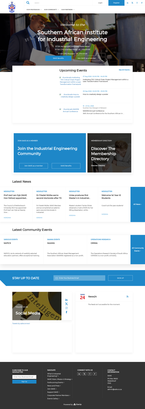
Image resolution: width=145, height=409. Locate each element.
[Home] (12, 6)
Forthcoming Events (55, 382)
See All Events (124, 70)
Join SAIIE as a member (87, 58)
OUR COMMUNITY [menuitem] (50, 9)
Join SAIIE (51, 389)
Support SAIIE (52, 392)
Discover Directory (98, 166)
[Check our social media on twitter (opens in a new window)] (66, 304)
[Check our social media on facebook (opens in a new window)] (66, 312)
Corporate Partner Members (58, 395)
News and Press (53, 386)
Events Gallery (52, 399)
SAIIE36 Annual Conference (103, 111)
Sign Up (120, 278)
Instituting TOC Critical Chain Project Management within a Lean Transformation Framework (107, 80)
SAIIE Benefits (58, 58)
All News (136, 204)
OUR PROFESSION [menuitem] (33, 9)
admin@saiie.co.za (115, 389)
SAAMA (51, 243)
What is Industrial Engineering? (54, 375)
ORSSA (94, 243)
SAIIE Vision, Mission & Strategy (59, 379)
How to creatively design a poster (105, 94)
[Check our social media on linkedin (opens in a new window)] (66, 300)
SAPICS (7, 243)
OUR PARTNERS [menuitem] (67, 9)
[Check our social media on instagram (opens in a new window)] (66, 308)
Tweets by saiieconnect (21, 323)
